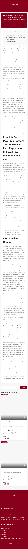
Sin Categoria (20, 24)
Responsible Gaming (10, 41)
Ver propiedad (14, 414)
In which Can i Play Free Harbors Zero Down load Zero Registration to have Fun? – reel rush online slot (16, 37)
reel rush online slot (19, 250)
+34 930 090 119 (15, 4)
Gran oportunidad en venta (10, 470)
